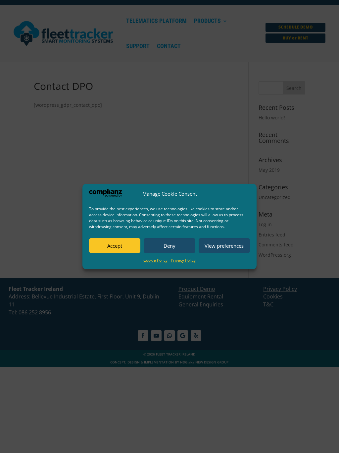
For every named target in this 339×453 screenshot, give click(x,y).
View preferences (224, 245)
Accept (114, 245)
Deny (169, 245)
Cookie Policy (155, 260)
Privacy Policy (183, 260)
